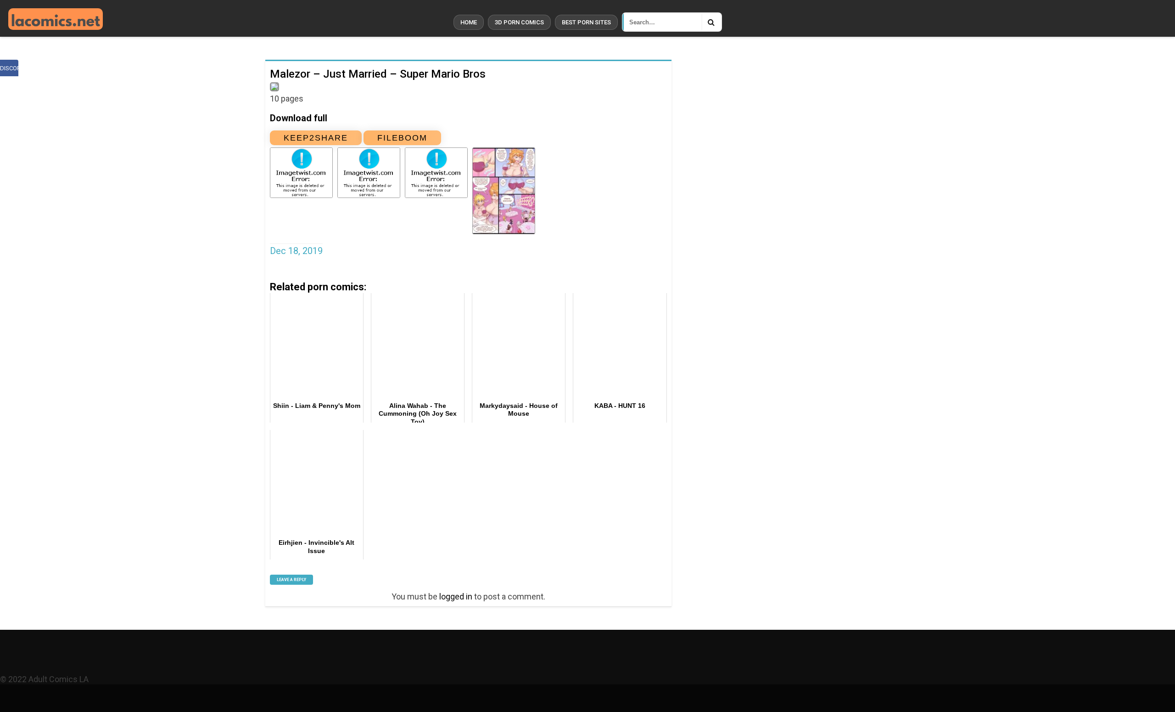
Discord (9, 68)
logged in (455, 596)
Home (468, 22)
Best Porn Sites (586, 22)
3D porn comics (519, 22)
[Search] (711, 22)
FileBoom (402, 137)
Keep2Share (316, 137)
